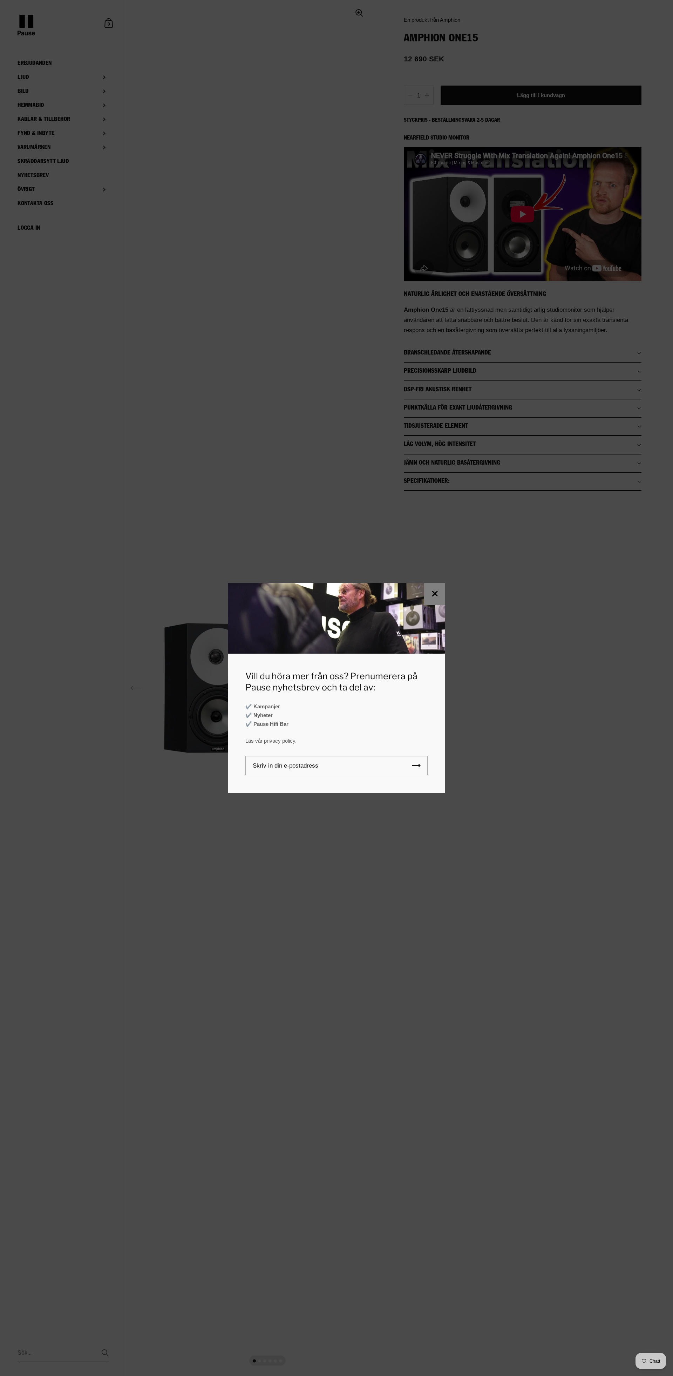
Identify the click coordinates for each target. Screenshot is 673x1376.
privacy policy (279, 741)
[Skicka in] (416, 765)
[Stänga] (434, 594)
